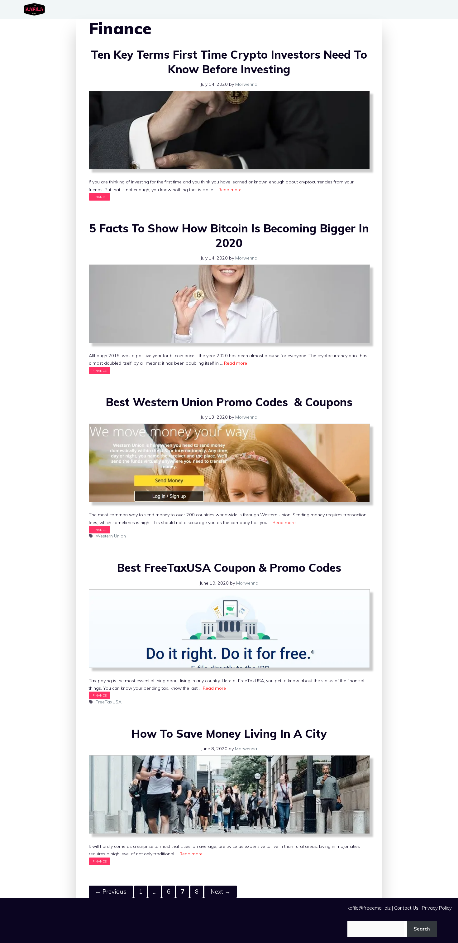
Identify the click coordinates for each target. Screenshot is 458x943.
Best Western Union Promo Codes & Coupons (229, 402)
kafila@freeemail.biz (369, 908)
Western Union (111, 536)
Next (221, 891)
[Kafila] (36, 9)
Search (422, 929)
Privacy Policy (437, 908)
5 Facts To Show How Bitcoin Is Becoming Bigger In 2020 (229, 235)
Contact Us (406, 908)
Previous (110, 891)
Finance (100, 197)
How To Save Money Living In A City (229, 734)
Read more (229, 189)
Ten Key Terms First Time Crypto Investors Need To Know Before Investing (229, 61)
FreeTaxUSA (109, 702)
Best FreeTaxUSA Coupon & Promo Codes (229, 568)
